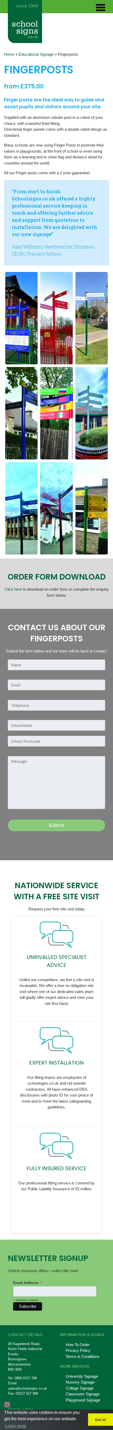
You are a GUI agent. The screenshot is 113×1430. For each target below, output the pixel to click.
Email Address (27, 1282)
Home (9, 54)
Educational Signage (36, 54)
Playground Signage (83, 1400)
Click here (13, 589)
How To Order (78, 1344)
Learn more (15, 1426)
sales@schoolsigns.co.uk (27, 1388)
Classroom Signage (83, 1394)
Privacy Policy (78, 1350)
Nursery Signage (80, 1382)
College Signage (80, 1388)
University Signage (82, 1376)
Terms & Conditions (82, 1356)
